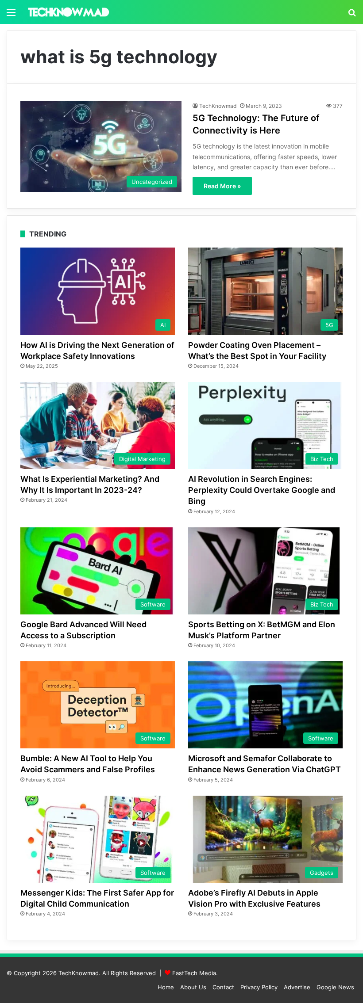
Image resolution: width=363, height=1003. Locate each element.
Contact (223, 987)
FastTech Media (194, 972)
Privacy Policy (259, 987)
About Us (193, 987)
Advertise (297, 987)
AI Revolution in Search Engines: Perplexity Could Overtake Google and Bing (261, 490)
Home (166, 987)
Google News (335, 987)
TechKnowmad (217, 106)
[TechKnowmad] (68, 12)
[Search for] (352, 15)
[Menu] (11, 15)
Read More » (222, 186)
